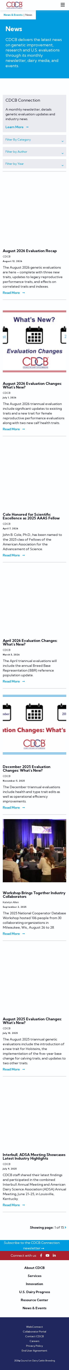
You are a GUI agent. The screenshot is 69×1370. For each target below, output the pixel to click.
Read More (11, 293)
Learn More (15, 127)
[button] (34, 140)
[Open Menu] (63, 5)
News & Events (13, 14)
